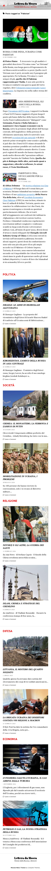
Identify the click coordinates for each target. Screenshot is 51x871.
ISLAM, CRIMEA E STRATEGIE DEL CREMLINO (21, 605)
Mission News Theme (18, 868)
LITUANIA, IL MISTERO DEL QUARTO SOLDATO (23, 671)
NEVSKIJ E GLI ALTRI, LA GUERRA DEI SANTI (23, 546)
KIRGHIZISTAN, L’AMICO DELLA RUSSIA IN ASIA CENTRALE (24, 362)
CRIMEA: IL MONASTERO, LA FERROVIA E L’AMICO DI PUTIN (25, 425)
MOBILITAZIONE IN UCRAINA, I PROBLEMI (20, 478)
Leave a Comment (10, 323)
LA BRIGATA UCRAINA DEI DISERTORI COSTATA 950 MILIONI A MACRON (23, 719)
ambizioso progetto (26, 194)
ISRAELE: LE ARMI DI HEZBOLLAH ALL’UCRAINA (21, 306)
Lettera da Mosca (25, 3)
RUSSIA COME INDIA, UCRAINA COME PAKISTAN (22, 53)
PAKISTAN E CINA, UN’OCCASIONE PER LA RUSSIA (30, 176)
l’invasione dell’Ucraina (18, 111)
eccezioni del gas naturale (23, 137)
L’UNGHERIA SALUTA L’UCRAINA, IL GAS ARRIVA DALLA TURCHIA (25, 779)
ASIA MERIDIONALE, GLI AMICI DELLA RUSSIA (31, 103)
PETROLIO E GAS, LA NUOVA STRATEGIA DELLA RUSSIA (25, 830)
